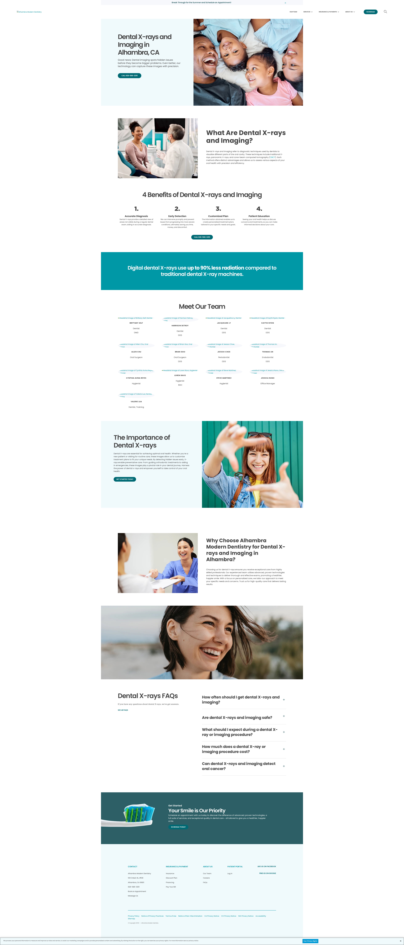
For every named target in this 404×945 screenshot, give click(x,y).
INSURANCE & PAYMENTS (328, 12)
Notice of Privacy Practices (152, 916)
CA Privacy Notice (211, 916)
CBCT (272, 157)
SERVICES (306, 12)
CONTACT (132, 866)
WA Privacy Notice (245, 916)
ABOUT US (349, 12)
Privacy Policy (133, 916)
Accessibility (261, 916)
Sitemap (131, 919)
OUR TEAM (293, 12)
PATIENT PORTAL (235, 866)
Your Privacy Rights (310, 941)
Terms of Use (171, 916)
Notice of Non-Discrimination (190, 916)
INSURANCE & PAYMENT (177, 866)
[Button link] (385, 12)
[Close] (400, 941)
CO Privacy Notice (228, 916)
